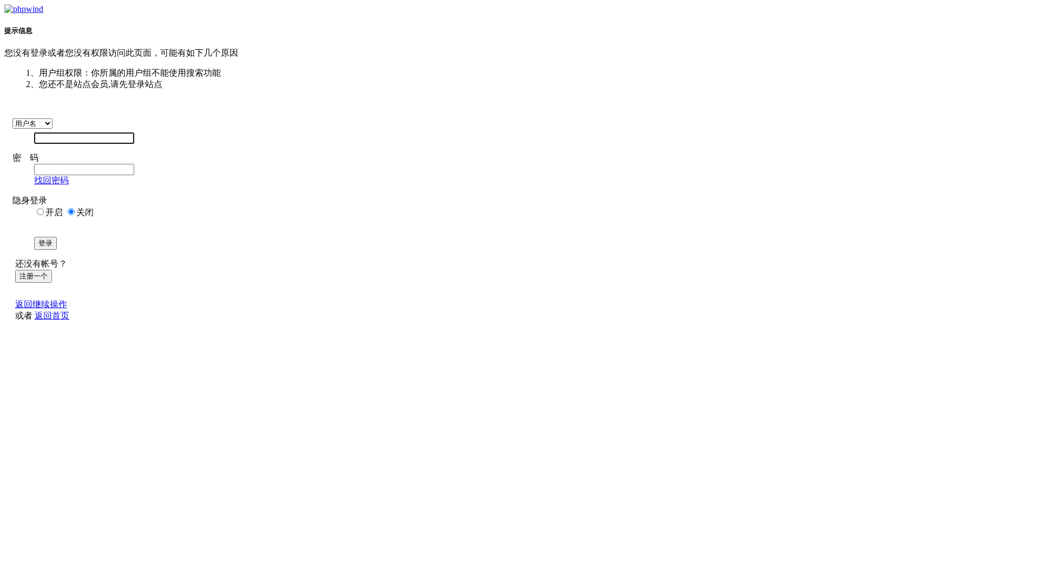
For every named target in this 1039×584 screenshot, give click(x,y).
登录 (45, 243)
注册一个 (33, 276)
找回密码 (51, 180)
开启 (54, 212)
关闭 (85, 212)
